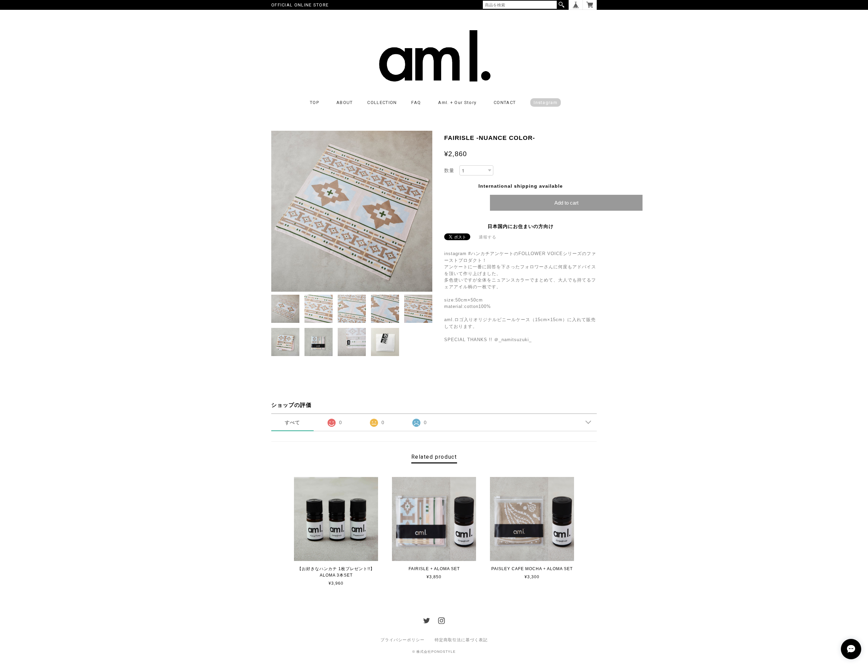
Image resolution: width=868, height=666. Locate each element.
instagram (545, 102)
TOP (314, 102)
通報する (487, 237)
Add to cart (566, 203)
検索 (561, 5)
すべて (292, 422)
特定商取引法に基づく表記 (461, 640)
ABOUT (344, 102)
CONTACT (505, 102)
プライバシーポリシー (402, 640)
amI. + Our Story (457, 102)
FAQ (416, 102)
